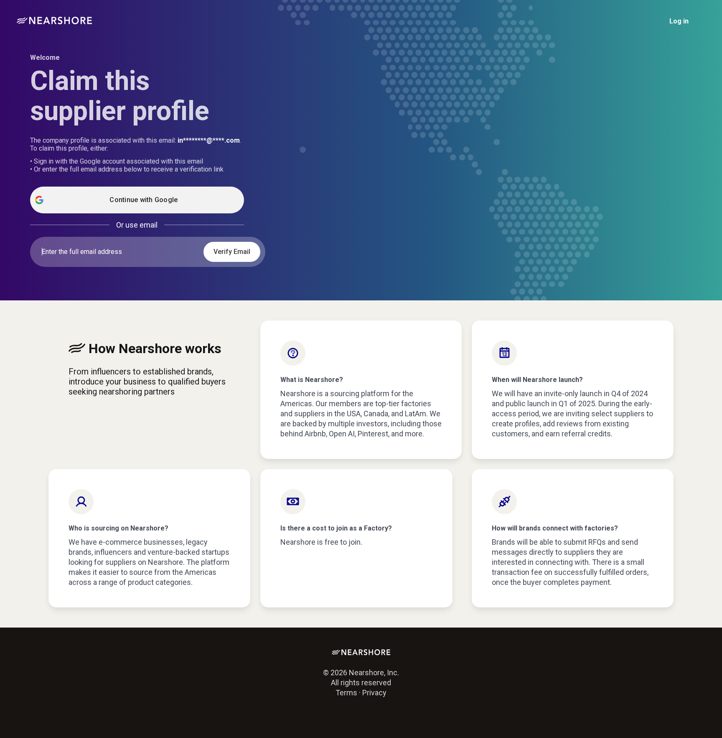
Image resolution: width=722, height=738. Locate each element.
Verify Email (232, 252)
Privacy (374, 692)
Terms (346, 692)
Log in (679, 21)
